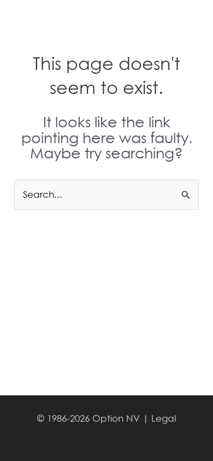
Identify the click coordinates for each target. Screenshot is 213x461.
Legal (163, 418)
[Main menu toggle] (190, 23)
